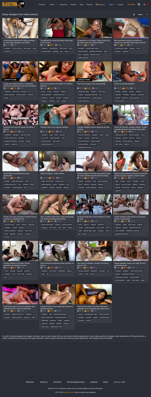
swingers (8, 48)
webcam (52, 101)
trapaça (132, 48)
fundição (56, 51)
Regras (93, 382)
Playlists (89, 4)
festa (56, 135)
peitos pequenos (84, 101)
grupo (107, 135)
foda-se (131, 138)
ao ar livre (45, 138)
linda (117, 181)
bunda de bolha (83, 91)
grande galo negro (92, 48)
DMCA (105, 382)
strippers (44, 101)
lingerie (139, 224)
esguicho (45, 187)
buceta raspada (91, 187)
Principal (42, 4)
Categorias (63, 4)
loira (63, 138)
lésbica (69, 271)
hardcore (8, 51)
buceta (100, 187)
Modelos (73, 4)
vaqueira (118, 191)
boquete (86, 54)
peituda (117, 91)
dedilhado (61, 271)
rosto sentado (119, 231)
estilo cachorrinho (84, 98)
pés (100, 95)
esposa (80, 181)
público (126, 144)
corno (71, 48)
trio (20, 184)
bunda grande (46, 51)
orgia (34, 48)
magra (60, 320)
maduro (58, 98)
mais (111, 4)
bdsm (32, 184)
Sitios (82, 4)
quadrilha (8, 135)
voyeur (67, 51)
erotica (49, 91)
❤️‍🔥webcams (100, 4)
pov (61, 51)
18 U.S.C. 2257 (119, 382)
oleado (138, 138)
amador (63, 101)
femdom (118, 51)
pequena (141, 95)
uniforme (139, 91)
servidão (126, 95)
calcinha (20, 234)
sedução (81, 187)
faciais (80, 138)
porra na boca (17, 48)
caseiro (51, 98)
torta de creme (95, 54)
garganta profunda (96, 51)
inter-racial (27, 48)
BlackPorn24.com (68, 392)
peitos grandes (83, 58)
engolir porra (59, 181)
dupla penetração (17, 181)
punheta (125, 98)
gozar (43, 91)
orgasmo (118, 138)
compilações (53, 48)
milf (59, 228)
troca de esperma (84, 135)
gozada (24, 91)
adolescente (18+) (59, 95)
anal (79, 54)
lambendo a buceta (84, 147)
